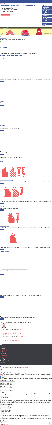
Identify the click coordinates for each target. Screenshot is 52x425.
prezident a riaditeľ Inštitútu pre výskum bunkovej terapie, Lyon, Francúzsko (11, 340)
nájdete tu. (21, 157)
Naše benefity (43, 14)
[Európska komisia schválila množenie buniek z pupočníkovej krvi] (15, 269)
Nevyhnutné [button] (1, 375)
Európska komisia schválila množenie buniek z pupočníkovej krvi (7, 270)
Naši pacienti (46, 11)
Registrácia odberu (4, 352)
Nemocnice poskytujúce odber (47, 19)
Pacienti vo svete (47, 12)
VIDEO (20, 329)
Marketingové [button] (2, 413)
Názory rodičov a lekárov (46, 8)
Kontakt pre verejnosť (4, 355)
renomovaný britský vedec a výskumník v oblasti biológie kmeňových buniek (11, 333)
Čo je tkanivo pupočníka (46, 6)
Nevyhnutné (3, 376)
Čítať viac (2, 81)
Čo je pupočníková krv (46, 7)
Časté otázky (3, 349)
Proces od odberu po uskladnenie (47, 18)
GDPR (2, 357)
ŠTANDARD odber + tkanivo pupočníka (4, 226)
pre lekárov (44, 24)
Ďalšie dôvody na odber (5, 14)
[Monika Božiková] (15, 75)
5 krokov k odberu (3, 38)
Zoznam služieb (45, 20)
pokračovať (21, 336)
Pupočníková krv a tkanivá (45, 5)
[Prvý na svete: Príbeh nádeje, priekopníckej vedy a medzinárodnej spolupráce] (15, 313)
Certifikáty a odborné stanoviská (47, 16)
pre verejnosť (45, 23)
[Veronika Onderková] (15, 148)
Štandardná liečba (45, 9)
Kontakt (43, 22)
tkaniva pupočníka (4, 346)
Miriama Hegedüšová (2, 125)
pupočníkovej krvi (4, 345)
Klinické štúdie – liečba (46, 10)
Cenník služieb (3, 351)
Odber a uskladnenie (44, 17)
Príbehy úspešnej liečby (4, 42)
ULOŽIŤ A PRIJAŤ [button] (2, 423)
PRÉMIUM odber (2, 206)
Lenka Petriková (2, 101)
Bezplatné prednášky (46, 15)
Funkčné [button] (1, 391)
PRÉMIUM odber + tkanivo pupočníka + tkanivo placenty (6, 180)
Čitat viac (1, 40)
